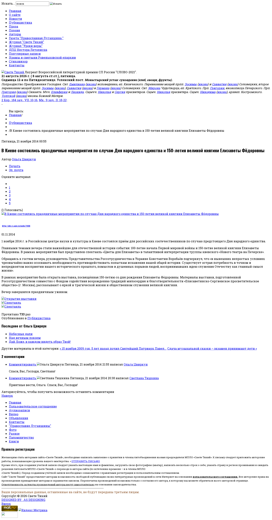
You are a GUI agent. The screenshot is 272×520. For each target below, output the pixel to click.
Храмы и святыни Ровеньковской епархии (42, 57)
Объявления (18, 418)
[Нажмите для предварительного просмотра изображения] (110, 214)
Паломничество (21, 437)
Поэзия (14, 30)
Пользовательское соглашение (33, 406)
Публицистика (20, 22)
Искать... (8, 3)
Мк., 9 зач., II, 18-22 (53, 100)
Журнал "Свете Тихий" (26, 42)
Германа (103, 88)
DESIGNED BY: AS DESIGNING (23, 500)
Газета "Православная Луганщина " (36, 38)
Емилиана (77, 84)
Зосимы (191, 84)
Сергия (120, 92)
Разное (14, 433)
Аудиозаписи (19, 410)
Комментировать (23, 364)
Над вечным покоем (25, 338)
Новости (15, 19)
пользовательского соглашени (214, 476)
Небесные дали (21, 334)
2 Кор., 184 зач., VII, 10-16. (19, 100)
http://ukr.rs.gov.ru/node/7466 (16, 225)
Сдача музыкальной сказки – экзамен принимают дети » (212, 348)
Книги (14, 441)
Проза (13, 26)
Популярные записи (25, 53)
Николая (104, 92)
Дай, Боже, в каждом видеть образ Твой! (40, 342)
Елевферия (59, 92)
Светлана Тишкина (144, 378)
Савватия (219, 84)
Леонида (77, 92)
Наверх (7, 396)
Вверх (6, 504)
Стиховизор (18, 61)
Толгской (8, 96)
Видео (13, 414)
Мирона (154, 88)
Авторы (15, 34)
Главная (15, 11)
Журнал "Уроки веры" (26, 46)
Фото (12, 430)
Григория (217, 88)
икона (91, 84)
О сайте (15, 15)
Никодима (208, 92)
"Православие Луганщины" (30, 426)
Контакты (16, 65)
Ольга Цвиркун (24, 159)
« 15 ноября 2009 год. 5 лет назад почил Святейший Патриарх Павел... (113, 348)
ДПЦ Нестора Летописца (28, 50)
